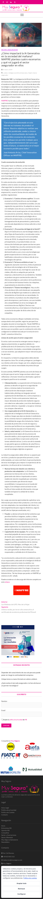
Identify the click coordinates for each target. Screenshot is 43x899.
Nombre (4, 701)
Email (3, 710)
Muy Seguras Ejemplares (9, 840)
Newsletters (5, 842)
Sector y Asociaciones (9, 49)
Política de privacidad (8, 810)
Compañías (5, 833)
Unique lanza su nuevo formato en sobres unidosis (19, 679)
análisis (5, 73)
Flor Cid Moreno (8, 853)
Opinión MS (5, 830)
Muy (7, 863)
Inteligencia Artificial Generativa (18, 73)
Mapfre (30, 73)
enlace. (7, 582)
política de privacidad (16, 720)
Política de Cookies (7, 812)
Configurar (21, 894)
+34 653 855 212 (9, 856)
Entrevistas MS (6, 828)
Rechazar (21, 889)
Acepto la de (15, 720)
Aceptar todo (21, 883)
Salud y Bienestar (7, 837)
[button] (37, 763)
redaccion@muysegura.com (12, 860)
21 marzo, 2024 (7, 69)
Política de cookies (30, 878)
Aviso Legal (5, 808)
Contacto (4, 815)
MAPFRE (4, 101)
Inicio (3, 826)
